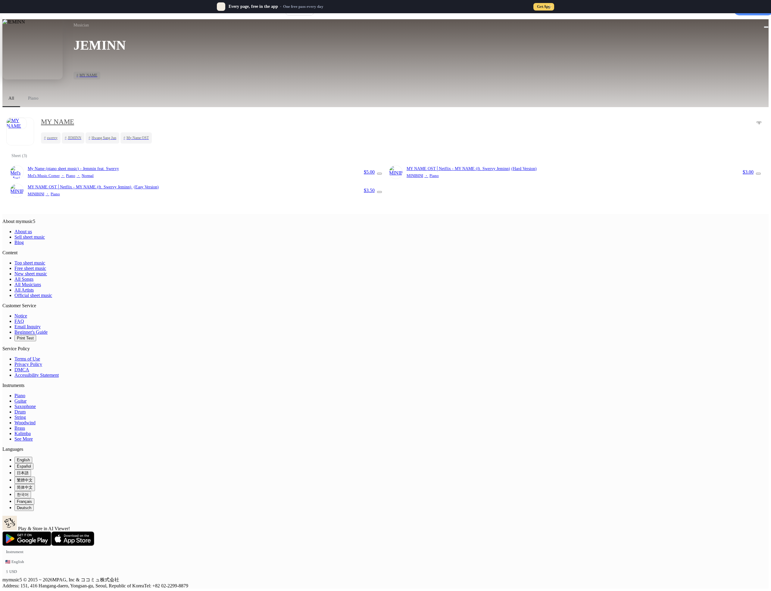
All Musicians (27, 284)
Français (24, 501)
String (20, 417)
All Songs (23, 279)
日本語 (23, 473)
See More (23, 438)
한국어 (23, 494)
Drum (20, 411)
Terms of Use (27, 358)
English (23, 460)
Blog (19, 242)
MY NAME (57, 121)
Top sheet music (29, 262)
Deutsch (24, 508)
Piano (19, 395)
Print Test (25, 338)
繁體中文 (25, 480)
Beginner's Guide (31, 332)
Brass (19, 428)
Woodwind (25, 422)
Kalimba (22, 433)
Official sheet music (33, 295)
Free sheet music (30, 268)
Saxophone (25, 406)
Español (24, 466)
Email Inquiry (27, 326)
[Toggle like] (766, 27)
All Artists (24, 289)
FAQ (19, 321)
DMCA (21, 369)
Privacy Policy (28, 364)
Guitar (20, 401)
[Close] (550, 6)
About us (23, 231)
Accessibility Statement (36, 375)
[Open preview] (379, 174)
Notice (20, 315)
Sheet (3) (19, 155)
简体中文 (25, 487)
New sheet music (30, 273)
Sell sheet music (29, 237)
